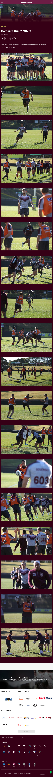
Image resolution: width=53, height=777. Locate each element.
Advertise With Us (29, 773)
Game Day (4, 26)
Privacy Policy (9, 773)
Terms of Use (3, 773)
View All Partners (26, 731)
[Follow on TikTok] (16, 737)
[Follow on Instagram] (25, 737)
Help (18, 773)
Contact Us (22, 773)
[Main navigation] (2, 2)
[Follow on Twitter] (22, 737)
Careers (15, 773)
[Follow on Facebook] (19, 737)
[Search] (51, 2)
